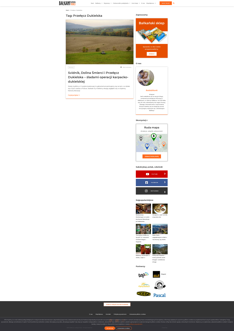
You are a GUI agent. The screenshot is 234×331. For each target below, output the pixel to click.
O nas (143, 3)
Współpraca (150, 3)
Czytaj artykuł (73, 95)
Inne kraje (135, 3)
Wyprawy (107, 3)
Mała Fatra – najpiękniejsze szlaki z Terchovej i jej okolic (159, 237)
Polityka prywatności (120, 314)
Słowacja (71, 67)
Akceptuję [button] (109, 328)
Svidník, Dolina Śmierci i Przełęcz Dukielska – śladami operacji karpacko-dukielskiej (98, 77)
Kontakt (108, 314)
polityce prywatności (136, 324)
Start (92, 3)
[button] (174, 3)
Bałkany (98, 3)
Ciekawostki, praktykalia (121, 3)
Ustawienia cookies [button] (123, 328)
